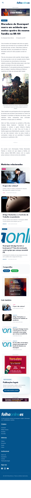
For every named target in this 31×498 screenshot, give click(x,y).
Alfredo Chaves (4, 429)
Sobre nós (3, 454)
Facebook (6, 270)
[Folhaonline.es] (23, 3)
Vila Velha (3, 433)
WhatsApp (14, 270)
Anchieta (3, 431)
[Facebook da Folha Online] (2, 468)
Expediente (3, 456)
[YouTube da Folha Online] (8, 468)
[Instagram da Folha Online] (5, 468)
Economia (3, 443)
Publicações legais (5, 460)
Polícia (2, 447)
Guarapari (3, 427)
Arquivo (4, 20)
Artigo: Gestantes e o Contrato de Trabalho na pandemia (20, 318)
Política (3, 441)
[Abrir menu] (2, 2)
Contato (3, 458)
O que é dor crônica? (10, 186)
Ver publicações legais (11, 390)
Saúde (2, 445)
